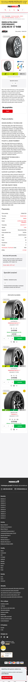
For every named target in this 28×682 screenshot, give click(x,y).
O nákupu (3, 606)
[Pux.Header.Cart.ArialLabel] (14, 10)
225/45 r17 (3, 501)
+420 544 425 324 (7, 489)
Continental (3, 552)
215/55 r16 (3, 515)
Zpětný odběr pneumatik (6, 616)
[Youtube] (7, 637)
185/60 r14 (3, 513)
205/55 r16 (3, 498)
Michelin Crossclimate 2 (6, 527)
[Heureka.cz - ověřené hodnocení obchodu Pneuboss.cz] (4, 648)
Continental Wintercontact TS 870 (8, 533)
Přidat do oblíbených (11, 342)
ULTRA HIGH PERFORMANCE (8, 17)
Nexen (2, 565)
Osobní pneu (23, 216)
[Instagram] (4, 637)
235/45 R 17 (23, 225)
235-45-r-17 (17, 17)
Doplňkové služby (5, 603)
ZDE (25, 2)
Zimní (2, 578)
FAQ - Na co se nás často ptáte (8, 608)
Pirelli (2, 569)
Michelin (3, 563)
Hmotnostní (4, 247)
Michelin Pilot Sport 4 (5, 535)
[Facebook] (1, 637)
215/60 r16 (3, 511)
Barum (2, 550)
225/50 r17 (3, 518)
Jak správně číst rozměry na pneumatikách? (11, 592)
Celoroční (3, 581)
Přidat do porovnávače (14, 342)
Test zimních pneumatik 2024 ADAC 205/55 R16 (11, 597)
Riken (2, 567)
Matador (2, 561)
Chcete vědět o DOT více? (9, 265)
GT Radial (3, 557)
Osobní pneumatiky (15, 16)
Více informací (14, 85)
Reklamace (3, 614)
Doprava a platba (4, 612)
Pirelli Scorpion (4, 537)
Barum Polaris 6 (4, 529)
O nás (2, 629)
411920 (24, 250)
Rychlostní (10, 247)
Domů (3, 16)
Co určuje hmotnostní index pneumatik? (10, 590)
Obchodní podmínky (5, 610)
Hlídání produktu (16, 342)
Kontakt (2, 627)
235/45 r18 (3, 509)
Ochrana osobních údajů (6, 618)
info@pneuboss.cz (22, 489)
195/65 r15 (3, 503)
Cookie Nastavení (5, 620)
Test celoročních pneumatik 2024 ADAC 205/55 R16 (12, 588)
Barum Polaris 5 (4, 524)
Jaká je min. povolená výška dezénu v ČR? (10, 594)
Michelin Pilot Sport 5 (5, 541)
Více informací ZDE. (6, 677)
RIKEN (21, 16)
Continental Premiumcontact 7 (8, 531)
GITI (2, 555)
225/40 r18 (3, 505)
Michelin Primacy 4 (5, 539)
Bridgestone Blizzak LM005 (7, 544)
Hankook (3, 559)
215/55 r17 (3, 507)
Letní (25, 227)
